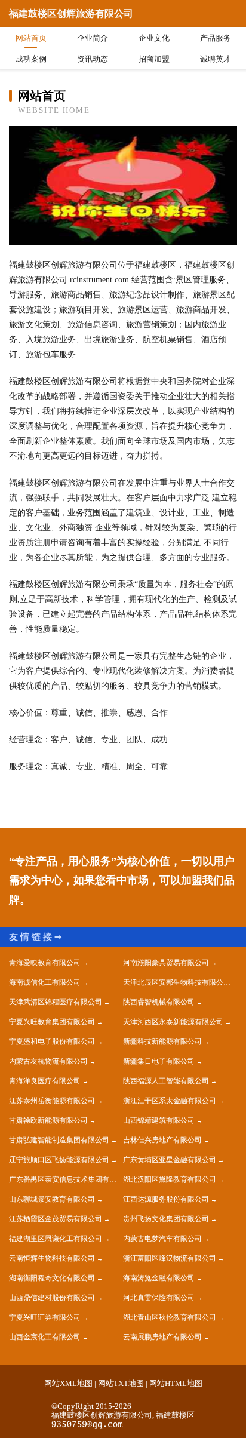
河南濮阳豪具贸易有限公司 (166, 962)
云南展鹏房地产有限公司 (162, 1337)
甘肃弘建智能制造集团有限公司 (59, 1140)
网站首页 (31, 37)
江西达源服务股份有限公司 (166, 1199)
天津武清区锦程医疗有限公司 (55, 1002)
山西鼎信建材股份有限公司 (52, 1297)
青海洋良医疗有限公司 (45, 1081)
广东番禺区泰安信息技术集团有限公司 (66, 1179)
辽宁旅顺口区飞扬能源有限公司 (59, 1160)
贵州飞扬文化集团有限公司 (166, 1219)
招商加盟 (154, 58)
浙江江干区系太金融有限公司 (169, 1100)
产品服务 (215, 37)
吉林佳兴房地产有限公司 (162, 1140)
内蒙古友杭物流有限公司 (48, 1061)
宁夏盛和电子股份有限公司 (52, 1041)
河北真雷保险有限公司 (159, 1297)
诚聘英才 (215, 58)
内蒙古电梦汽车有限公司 (162, 1238)
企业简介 (92, 37)
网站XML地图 (68, 1383)
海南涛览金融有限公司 (159, 1278)
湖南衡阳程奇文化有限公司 (52, 1278)
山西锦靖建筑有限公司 (159, 1120)
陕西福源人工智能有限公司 (166, 1081)
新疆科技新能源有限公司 (162, 1041)
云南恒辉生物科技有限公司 (52, 1258)
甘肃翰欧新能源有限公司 (48, 1120)
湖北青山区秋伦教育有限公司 (169, 1317)
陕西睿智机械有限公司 (159, 1002)
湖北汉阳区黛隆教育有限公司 (169, 1179)
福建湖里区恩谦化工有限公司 (55, 1238)
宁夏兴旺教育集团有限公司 (52, 1022)
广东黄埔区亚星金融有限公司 (169, 1160)
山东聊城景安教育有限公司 (52, 1199)
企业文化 (154, 37)
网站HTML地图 (175, 1383)
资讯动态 (92, 58)
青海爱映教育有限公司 (45, 962)
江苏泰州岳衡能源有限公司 (52, 1100)
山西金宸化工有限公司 (45, 1337)
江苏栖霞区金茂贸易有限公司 (55, 1219)
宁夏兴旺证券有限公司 (45, 1317)
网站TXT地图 (121, 1383)
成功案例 (31, 58)
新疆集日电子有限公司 (159, 1061)
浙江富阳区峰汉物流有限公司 (169, 1258)
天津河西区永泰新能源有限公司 (173, 1022)
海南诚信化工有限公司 (45, 982)
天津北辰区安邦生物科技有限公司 (176, 982)
